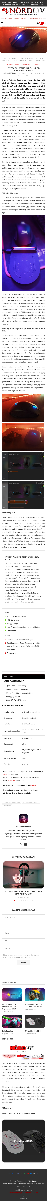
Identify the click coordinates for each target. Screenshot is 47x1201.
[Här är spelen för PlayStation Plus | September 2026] (12, 994)
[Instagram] (9, 1173)
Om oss (3, 2)
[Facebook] (12, 1173)
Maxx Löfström (10, 73)
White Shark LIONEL (33, 1031)
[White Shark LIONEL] (35, 1021)
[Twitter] (15, 1173)
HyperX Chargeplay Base (12, 802)
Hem (5, 58)
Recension (7, 806)
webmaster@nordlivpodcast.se (23, 1193)
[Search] (35, 23)
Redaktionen (12, 2)
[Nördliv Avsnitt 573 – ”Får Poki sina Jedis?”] (35, 994)
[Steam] (34, 1173)
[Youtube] (28, 1173)
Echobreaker (7, 1031)
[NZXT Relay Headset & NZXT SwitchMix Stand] (23, 874)
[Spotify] (24, 1173)
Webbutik (25, 4)
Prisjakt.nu (6, 775)
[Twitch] (37, 1173)
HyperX (33, 785)
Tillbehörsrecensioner (27, 58)
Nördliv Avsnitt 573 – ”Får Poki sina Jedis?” (33, 1005)
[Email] (31, 1173)
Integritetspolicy (37, 4)
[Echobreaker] (12, 1021)
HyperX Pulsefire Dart (31, 802)
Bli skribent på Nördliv (11, 4)
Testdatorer (24, 2)
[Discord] (18, 1173)
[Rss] (21, 1173)
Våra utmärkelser (37, 2)
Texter (14, 58)
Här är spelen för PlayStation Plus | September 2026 (9, 1006)
